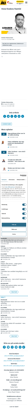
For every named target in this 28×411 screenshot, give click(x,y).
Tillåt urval (14, 229)
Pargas (3, 246)
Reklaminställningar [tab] (22, 179)
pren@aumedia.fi (19, 356)
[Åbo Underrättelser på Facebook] (4, 347)
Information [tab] (12, 179)
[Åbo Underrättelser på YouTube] (16, 347)
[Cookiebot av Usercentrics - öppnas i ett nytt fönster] (20, 176)
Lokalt (3, 262)
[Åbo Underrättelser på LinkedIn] (20, 347)
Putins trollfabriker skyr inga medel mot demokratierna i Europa (13, 257)
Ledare (3, 321)
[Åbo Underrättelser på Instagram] (12, 347)
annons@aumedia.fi (18, 361)
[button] (20, 4)
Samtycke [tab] (4, 179)
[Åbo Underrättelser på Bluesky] (8, 347)
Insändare (4, 277)
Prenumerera (20, 1)
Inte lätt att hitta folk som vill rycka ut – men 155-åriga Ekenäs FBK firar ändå (13, 242)
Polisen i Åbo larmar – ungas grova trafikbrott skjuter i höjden (11, 265)
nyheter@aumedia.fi (19, 366)
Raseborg (4, 238)
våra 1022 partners (10, 187)
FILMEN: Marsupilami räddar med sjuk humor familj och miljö (12, 287)
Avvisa (14, 234)
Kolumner (4, 254)
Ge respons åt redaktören (8, 104)
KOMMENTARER (6, 124)
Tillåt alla (14, 224)
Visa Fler (14, 292)
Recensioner (4, 283)
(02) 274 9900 (8, 356)
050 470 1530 (8, 366)
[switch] (24, 209)
